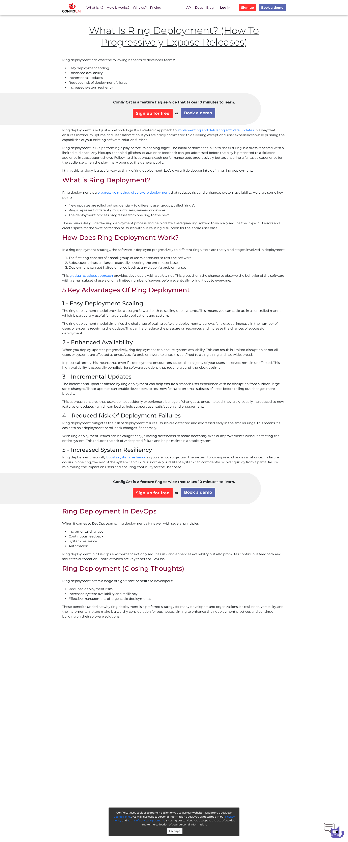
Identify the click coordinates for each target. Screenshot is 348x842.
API (189, 7)
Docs (199, 7)
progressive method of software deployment (133, 192)
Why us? (140, 7)
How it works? (118, 7)
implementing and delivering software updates (215, 130)
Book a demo (272, 7)
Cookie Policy (122, 816)
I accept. (175, 831)
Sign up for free (152, 113)
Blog (210, 7)
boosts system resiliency (126, 457)
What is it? (95, 7)
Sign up (247, 7)
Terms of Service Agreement (146, 820)
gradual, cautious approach (91, 276)
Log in (225, 7)
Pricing (155, 7)
